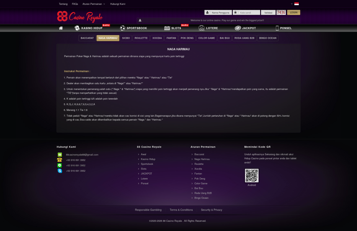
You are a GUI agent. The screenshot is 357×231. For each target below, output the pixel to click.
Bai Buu (225, 38)
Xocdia (157, 38)
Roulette (141, 38)
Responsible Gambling (148, 210)
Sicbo (126, 38)
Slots (179, 27)
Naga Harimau (108, 38)
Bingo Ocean (267, 38)
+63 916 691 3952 (75, 160)
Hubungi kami (117, 4)
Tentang (63, 4)
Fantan (171, 38)
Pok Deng (187, 38)
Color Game (206, 38)
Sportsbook (137, 28)
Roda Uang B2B (244, 38)
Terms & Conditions (181, 210)
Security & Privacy (211, 210)
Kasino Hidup (95, 27)
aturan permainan (93, 4)
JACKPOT (249, 28)
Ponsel (286, 28)
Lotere (212, 28)
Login (293, 12)
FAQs (75, 4)
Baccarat (87, 38)
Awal (143, 154)
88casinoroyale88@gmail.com (82, 154)
